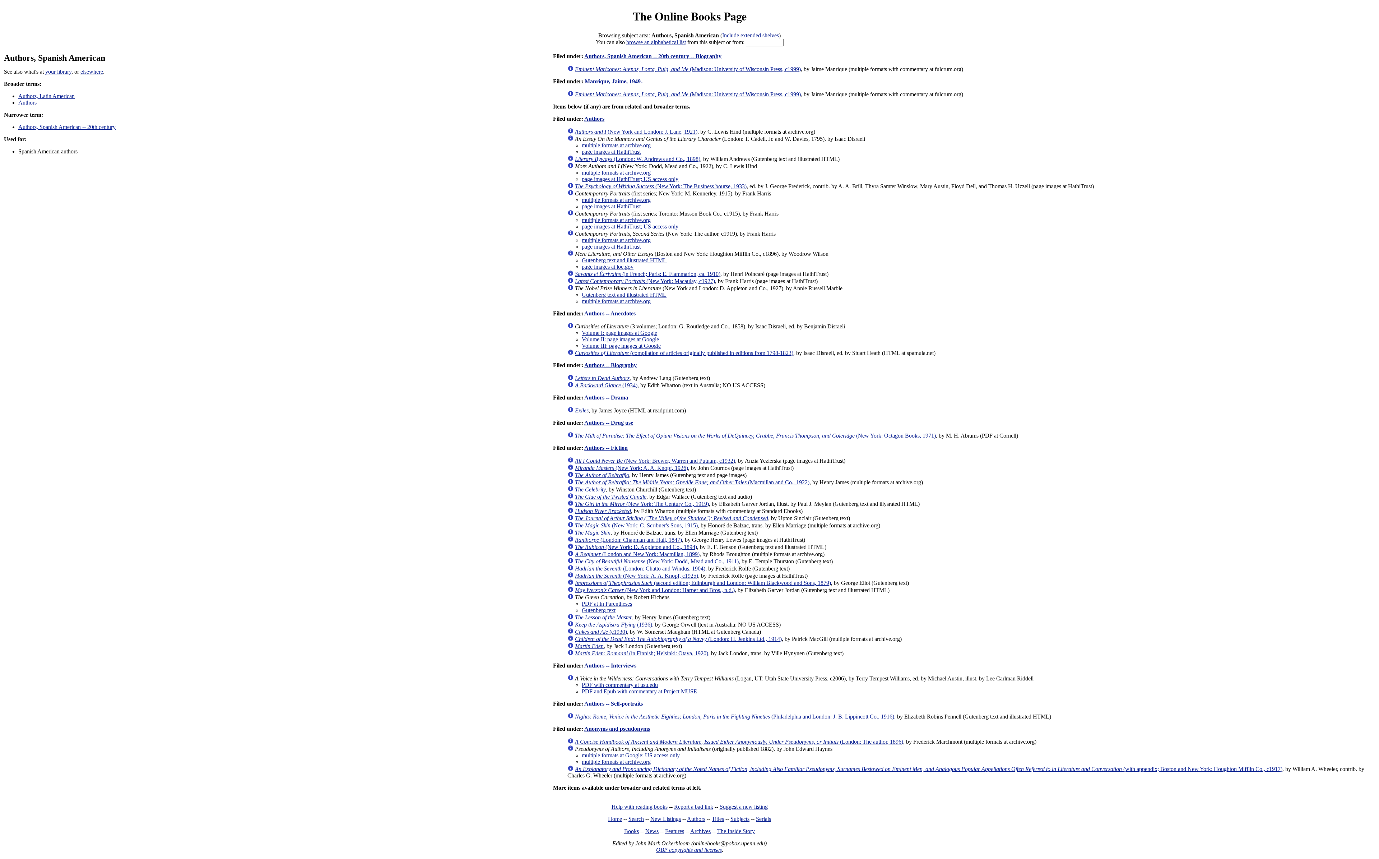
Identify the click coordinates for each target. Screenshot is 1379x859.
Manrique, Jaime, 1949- (613, 81)
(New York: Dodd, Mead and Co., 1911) (657, 561)
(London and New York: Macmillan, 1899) (637, 554)
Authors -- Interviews (610, 665)
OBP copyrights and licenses (689, 850)
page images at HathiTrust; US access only (630, 179)
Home (615, 819)
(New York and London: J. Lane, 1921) (636, 132)
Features (674, 831)
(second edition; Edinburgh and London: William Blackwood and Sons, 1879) (703, 583)
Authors (27, 103)
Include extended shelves (750, 35)
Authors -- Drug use (608, 423)
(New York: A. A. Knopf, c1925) (636, 576)
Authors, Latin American (46, 96)
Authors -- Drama (606, 397)
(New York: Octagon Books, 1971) (755, 436)
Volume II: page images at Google (620, 339)
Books (631, 831)
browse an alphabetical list (656, 42)
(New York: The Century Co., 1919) (642, 504)
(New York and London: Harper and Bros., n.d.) (655, 590)
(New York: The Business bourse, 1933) (661, 186)
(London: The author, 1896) (739, 742)
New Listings (665, 819)
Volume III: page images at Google (621, 346)
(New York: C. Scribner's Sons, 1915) (636, 525)
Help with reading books (640, 807)
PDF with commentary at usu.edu (620, 685)
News (652, 831)
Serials (763, 819)
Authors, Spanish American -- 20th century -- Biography (652, 56)
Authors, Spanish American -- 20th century (67, 127)
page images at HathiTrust (611, 152)
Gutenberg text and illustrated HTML (624, 260)
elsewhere (91, 72)
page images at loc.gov (607, 267)
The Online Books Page (690, 16)
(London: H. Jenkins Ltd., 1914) (678, 639)
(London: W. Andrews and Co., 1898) (637, 159)
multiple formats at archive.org (616, 145)
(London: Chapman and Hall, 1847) (628, 540)
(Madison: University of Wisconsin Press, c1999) (688, 69)
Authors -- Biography (610, 365)
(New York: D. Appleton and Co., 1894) (636, 547)
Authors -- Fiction (606, 448)
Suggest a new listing (744, 807)
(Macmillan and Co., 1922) (692, 482)
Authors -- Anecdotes (610, 313)
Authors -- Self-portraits (613, 704)
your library (58, 72)
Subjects (739, 819)
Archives (700, 831)
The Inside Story (736, 831)
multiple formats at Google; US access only (631, 755)
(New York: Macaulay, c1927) (645, 281)
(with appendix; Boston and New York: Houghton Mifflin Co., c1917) (928, 769)
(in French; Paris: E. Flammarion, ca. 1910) (647, 274)
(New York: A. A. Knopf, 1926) (631, 468)
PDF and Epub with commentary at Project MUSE (639, 691)
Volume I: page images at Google (619, 333)
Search (636, 819)
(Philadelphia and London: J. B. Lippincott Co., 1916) (734, 716)
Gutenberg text (599, 610)
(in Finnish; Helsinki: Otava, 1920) (641, 653)
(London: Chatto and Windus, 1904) (640, 568)
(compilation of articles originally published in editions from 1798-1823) (684, 353)
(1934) (606, 385)
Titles (718, 819)
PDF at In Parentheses (607, 604)
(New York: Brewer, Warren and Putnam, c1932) (655, 461)
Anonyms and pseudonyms (617, 729)
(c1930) (601, 632)
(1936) (613, 625)
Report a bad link (693, 807)
